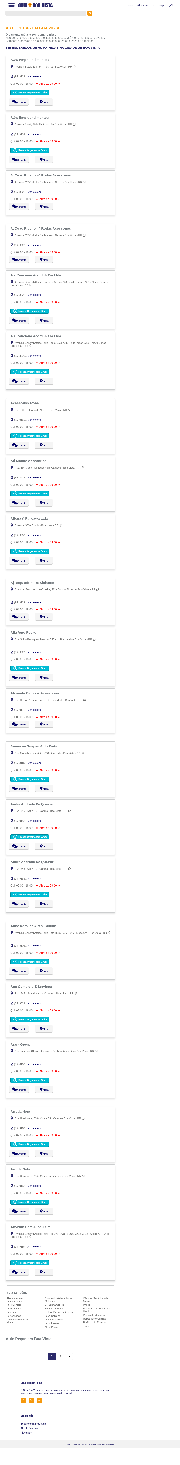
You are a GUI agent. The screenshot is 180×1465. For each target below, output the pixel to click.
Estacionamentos (54, 1304)
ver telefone (34, 76)
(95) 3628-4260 (22, 652)
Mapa (45, 102)
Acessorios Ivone (25, 403)
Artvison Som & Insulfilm (31, 1227)
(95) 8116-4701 (22, 763)
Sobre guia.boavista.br (35, 1423)
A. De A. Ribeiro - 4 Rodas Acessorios (41, 175)
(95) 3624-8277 (22, 477)
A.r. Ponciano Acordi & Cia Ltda (36, 275)
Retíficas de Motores (94, 1322)
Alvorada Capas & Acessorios (35, 693)
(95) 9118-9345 (22, 1246)
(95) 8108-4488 (22, 945)
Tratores (87, 1326)
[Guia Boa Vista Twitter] (32, 1400)
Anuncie (27, 1432)
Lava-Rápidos (52, 1315)
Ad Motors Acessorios (29, 461)
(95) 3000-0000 (22, 535)
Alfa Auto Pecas (24, 632)
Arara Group (21, 1044)
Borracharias (14, 1315)
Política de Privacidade (104, 1444)
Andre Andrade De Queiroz (33, 804)
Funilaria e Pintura (55, 1308)
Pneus (86, 1304)
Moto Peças (51, 1327)
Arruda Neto (21, 1111)
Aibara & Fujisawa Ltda (30, 518)
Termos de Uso (88, 1444)
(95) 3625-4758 (22, 192)
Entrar (130, 5)
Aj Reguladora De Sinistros (33, 583)
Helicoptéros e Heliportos (59, 1312)
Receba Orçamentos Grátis (32, 92)
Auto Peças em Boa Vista (29, 1339)
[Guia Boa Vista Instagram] (40, 1400)
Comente (21, 102)
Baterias (11, 1312)
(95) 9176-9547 (22, 709)
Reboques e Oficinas (94, 1318)
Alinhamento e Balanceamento (15, 1299)
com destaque (158, 5)
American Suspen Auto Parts (34, 746)
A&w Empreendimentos (30, 60)
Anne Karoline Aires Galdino (34, 926)
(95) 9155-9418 (22, 419)
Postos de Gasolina (94, 1315)
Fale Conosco (31, 1428)
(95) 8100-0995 (22, 1064)
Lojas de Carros (54, 1319)
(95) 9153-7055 (22, 820)
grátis (172, 5)
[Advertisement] (151, 41)
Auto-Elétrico (14, 1308)
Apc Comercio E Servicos (32, 986)
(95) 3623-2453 (22, 1003)
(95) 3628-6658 (22, 294)
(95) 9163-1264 (22, 1128)
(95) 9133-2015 (22, 76)
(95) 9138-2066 (22, 602)
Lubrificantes (52, 1323)
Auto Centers (14, 1304)
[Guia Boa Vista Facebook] (24, 1400)
